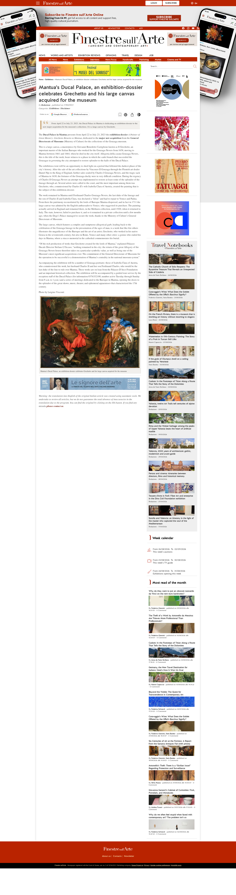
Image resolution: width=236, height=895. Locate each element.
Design (138, 55)
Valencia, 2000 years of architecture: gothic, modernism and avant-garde (170, 452)
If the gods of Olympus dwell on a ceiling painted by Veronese (168, 360)
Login (154, 3)
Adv (141, 28)
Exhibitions (79, 59)
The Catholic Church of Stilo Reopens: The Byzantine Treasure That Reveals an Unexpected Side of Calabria (171, 269)
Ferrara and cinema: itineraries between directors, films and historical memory (167, 475)
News (42, 55)
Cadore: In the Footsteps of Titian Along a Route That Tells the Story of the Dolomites (172, 382)
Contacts (129, 28)
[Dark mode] (139, 115)
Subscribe (171, 3)
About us (98, 28)
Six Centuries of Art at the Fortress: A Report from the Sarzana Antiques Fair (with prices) (170, 742)
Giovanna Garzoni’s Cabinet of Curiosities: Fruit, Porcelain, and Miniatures (172, 791)
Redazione (46, 105)
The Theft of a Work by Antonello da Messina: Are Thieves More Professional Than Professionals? (171, 618)
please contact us (55, 406)
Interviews (94, 59)
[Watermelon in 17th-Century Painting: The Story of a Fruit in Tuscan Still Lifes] (171, 329)
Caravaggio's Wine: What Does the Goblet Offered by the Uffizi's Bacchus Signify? (169, 293)
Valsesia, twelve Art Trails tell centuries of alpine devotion (171, 405)
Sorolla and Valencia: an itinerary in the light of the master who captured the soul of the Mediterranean (171, 521)
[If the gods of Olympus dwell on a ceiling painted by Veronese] (171, 351)
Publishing (144, 59)
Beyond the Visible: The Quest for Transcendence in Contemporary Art (166, 693)
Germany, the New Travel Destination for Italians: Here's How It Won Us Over (168, 668)
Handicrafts (128, 59)
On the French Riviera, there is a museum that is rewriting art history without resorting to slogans (172, 315)
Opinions (111, 55)
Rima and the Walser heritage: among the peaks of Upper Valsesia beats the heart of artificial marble (171, 429)
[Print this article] (125, 115)
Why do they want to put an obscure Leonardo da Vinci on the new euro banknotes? (171, 592)
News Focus (110, 59)
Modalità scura (176, 865)
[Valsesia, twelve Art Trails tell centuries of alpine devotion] (171, 396)
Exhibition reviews (89, 55)
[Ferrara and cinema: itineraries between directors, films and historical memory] (171, 466)
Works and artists (62, 55)
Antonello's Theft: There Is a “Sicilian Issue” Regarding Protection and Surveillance (170, 767)
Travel (125, 55)
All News (53, 59)
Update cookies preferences (160, 865)
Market (158, 59)
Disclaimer (65, 108)
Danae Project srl (137, 865)
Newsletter (114, 28)
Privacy (146, 865)
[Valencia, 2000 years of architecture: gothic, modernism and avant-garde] (171, 443)
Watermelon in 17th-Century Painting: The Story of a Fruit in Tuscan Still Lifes (172, 338)
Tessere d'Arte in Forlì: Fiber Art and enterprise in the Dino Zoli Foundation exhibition (171, 497)
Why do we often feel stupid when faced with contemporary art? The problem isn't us (170, 816)
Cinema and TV (174, 59)
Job (151, 55)
